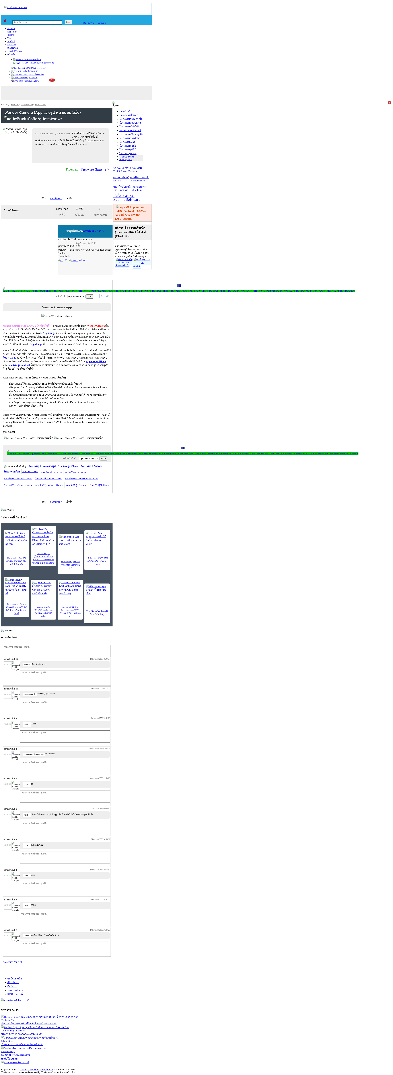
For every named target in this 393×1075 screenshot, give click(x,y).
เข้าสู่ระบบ (100, 23)
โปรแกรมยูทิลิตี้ (127, 149)
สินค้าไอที (11, 45)
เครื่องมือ (11, 54)
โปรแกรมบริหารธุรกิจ (131, 134)
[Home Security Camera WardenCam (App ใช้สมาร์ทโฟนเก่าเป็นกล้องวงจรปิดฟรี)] (16, 586)
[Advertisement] (71, 154)
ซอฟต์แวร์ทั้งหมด (128, 115)
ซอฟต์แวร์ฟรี (135, 170)
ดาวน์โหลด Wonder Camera (18, 478)
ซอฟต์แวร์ (36, 59)
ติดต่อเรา (12, 986)
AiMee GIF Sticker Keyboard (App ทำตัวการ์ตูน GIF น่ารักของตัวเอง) (70, 611)
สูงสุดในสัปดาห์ (121, 188)
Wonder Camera (30, 471)
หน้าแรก (11, 28)
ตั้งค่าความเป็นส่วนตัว (13, 1066)
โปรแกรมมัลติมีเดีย (129, 126)
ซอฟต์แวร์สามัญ (122, 179)
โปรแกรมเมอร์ (127, 142)
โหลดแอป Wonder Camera (48, 478)
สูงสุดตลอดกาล (138, 188)
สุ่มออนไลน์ (32, 78)
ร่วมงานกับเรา (15, 990)
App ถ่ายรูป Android (76, 485)
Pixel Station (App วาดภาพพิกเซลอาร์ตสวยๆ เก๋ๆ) (70, 565)
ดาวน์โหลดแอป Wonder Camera (81, 478)
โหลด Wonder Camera (75, 472)
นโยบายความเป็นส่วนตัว (40, 1066)
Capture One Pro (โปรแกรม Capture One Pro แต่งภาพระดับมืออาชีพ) (43, 611)
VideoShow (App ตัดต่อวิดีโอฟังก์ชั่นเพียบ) (97, 613)
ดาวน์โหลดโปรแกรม (93, 231)
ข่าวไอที (11, 35)
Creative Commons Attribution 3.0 (36, 1069)
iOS (65, 260)
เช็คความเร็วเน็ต (122, 266)
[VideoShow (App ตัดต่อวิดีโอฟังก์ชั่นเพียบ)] (97, 590)
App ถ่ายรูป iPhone (99, 485)
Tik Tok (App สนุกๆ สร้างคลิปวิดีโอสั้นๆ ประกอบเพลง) (97, 561)
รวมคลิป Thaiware (15, 51)
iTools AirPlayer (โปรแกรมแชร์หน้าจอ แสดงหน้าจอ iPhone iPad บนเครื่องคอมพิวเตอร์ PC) (43, 558)
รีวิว (9, 38)
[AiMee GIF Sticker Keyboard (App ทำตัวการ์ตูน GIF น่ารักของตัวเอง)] (70, 588)
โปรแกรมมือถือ (27, 105)
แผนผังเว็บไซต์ (15, 994)
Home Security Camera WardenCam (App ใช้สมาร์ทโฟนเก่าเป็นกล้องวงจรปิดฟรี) (16, 609)
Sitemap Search (126, 156)
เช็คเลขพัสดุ (38, 74)
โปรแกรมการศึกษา (129, 138)
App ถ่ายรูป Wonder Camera (49, 485)
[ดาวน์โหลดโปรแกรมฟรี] (15, 7)
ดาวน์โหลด (12, 32)
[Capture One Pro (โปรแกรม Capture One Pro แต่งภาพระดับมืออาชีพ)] (43, 588)
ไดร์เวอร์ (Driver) (128, 153)
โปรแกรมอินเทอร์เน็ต (130, 119)
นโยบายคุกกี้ (63, 1066)
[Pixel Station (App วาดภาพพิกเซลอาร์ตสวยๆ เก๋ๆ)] (70, 541)
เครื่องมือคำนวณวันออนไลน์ (26, 81)
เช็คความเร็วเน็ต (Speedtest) (34, 68)
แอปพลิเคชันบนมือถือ (44, 63)
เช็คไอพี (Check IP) (29, 71)
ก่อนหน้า (7, 962)
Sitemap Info (125, 159)
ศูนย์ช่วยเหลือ (14, 978)
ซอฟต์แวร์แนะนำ (140, 179)
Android (81, 260)
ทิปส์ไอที (11, 41)
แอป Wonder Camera (51, 472)
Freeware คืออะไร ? (94, 169)
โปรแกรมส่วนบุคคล (130, 122)
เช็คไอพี (136, 266)
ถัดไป (19, 962)
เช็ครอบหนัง (12, 48)
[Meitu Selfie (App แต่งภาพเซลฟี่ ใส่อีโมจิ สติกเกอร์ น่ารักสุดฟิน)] (16, 539)
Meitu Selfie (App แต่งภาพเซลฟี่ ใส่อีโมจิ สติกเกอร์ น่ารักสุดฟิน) (16, 561)
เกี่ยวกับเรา (13, 982)
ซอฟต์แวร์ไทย (120, 170)
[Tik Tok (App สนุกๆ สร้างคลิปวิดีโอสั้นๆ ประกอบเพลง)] (97, 539)
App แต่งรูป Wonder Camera (18, 485)
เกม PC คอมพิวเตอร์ (130, 130)
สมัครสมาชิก (87, 23)
